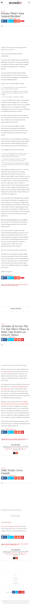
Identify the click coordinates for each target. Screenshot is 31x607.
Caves (3, 522)
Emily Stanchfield (10, 430)
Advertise (15, 578)
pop (17, 544)
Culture (3, 11)
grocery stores (22, 439)
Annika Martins (12, 18)
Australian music (13, 544)
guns (7, 439)
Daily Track (20, 544)
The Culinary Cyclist (14, 447)
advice (5, 284)
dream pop (26, 544)
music (14, 544)
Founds (8, 522)
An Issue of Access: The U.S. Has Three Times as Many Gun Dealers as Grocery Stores (15, 330)
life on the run (19, 284)
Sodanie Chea (9, 275)
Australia (6, 544)
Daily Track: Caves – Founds (13, 471)
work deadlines (14, 285)
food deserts (14, 439)
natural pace (6, 285)
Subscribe (15, 580)
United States (21, 439)
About (15, 575)
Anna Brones (12, 337)
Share (5, 21)
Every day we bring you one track (10, 526)
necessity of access (6, 371)
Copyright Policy (15, 583)
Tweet (12, 21)
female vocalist (5, 544)
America (5, 439)
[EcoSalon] (15, 2)
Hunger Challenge (13, 439)
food (9, 439)
